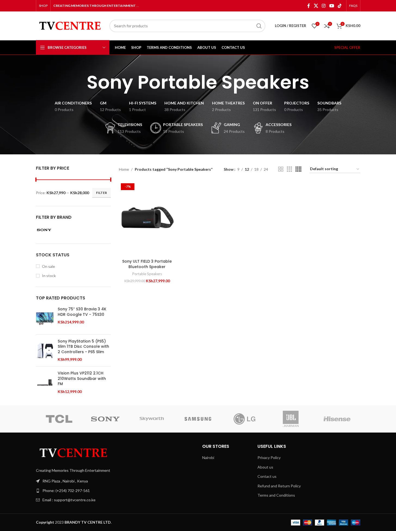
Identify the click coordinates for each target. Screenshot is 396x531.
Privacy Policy (269, 457)
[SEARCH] (259, 26)
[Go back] (80, 82)
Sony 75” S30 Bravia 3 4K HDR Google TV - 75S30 (82, 312)
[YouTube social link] (331, 6)
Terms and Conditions (276, 495)
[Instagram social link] (323, 6)
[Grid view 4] (298, 169)
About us (265, 467)
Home (124, 169)
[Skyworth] (151, 419)
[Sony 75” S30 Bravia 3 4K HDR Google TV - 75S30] (45, 318)
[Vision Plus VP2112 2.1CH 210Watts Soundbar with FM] (45, 382)
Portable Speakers (147, 274)
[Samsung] (198, 419)
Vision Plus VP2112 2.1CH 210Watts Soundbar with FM (82, 378)
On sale (48, 266)
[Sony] (105, 419)
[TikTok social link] (339, 6)
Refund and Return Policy (279, 486)
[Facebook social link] (308, 6)
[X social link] (316, 6)
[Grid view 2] (280, 169)
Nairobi (208, 457)
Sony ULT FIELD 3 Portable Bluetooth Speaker (147, 264)
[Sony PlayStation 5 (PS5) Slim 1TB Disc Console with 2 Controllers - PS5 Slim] (45, 350)
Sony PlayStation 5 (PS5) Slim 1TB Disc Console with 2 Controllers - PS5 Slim (83, 347)
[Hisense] (337, 419)
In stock (49, 275)
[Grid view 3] (289, 169)
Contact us (267, 476)
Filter (101, 193)
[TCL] (59, 419)
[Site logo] (70, 25)
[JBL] (291, 419)
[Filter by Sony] (53, 230)
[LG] (244, 419)
